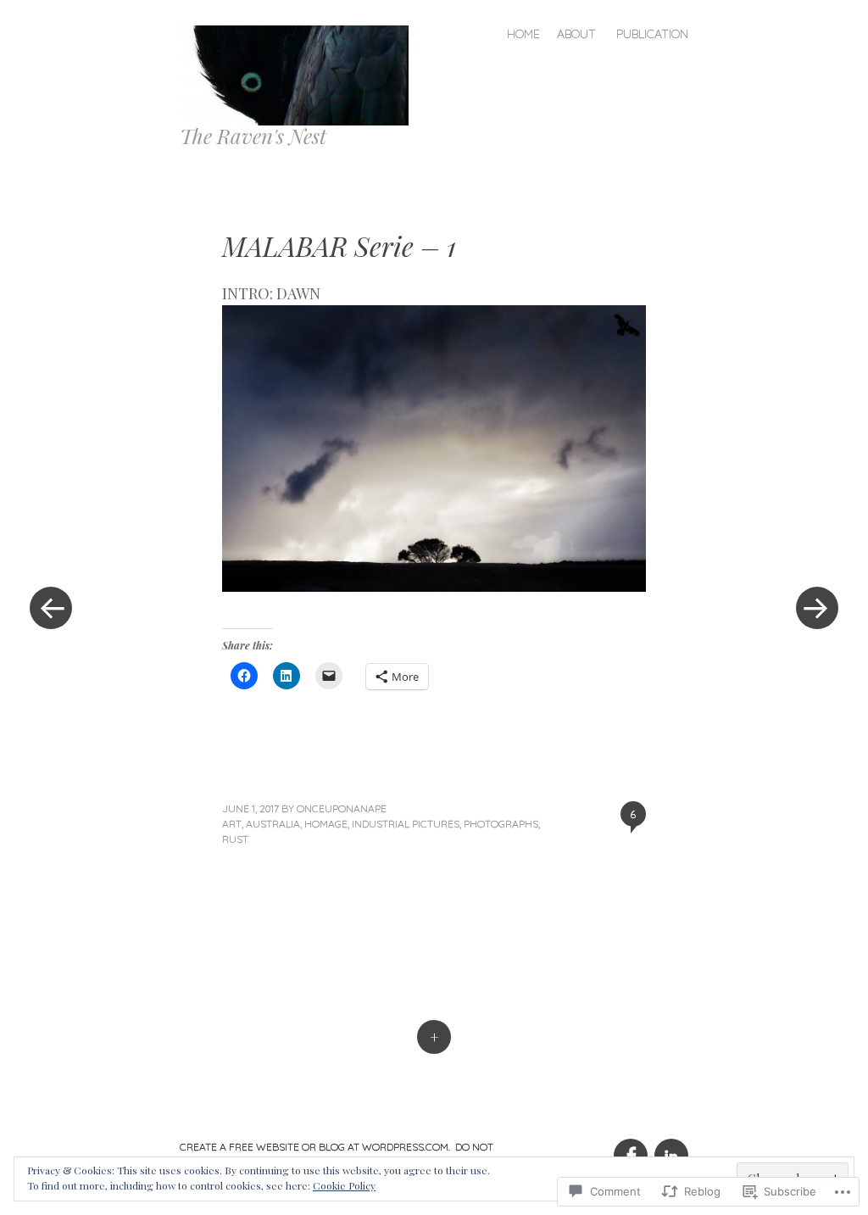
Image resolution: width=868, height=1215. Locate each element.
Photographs (501, 823)
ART (232, 823)
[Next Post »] (817, 607)
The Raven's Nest (253, 135)
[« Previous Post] (51, 607)
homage (326, 823)
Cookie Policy (344, 1185)
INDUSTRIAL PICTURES (405, 823)
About (576, 34)
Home (523, 34)
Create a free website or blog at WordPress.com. (315, 1146)
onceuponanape (342, 808)
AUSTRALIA (273, 823)
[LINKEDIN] (669, 1146)
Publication (652, 34)
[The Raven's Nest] (301, 73)
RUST (235, 839)
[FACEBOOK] (629, 1146)
